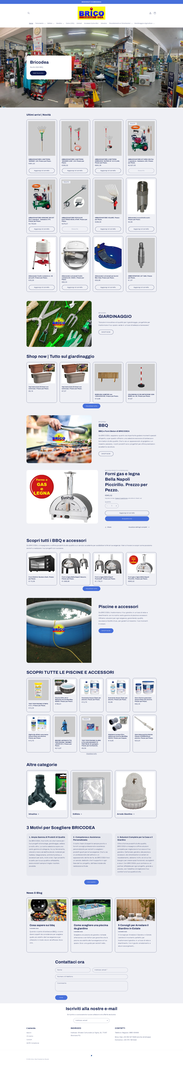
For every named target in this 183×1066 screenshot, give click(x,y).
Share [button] (109, 527)
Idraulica (33, 814)
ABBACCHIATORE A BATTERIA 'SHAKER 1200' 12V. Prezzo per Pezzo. (73, 161)
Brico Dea (34, 1059)
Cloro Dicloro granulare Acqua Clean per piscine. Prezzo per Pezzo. (143, 699)
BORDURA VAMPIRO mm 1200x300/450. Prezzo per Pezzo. (107, 395)
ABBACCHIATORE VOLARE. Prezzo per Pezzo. (107, 218)
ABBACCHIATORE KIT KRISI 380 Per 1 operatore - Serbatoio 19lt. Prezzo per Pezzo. (141, 161)
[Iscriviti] (107, 1020)
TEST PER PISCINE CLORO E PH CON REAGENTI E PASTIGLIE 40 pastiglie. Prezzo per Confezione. (91, 743)
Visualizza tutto (91, 406)
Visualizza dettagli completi (137, 527)
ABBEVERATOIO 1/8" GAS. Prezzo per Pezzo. (140, 276)
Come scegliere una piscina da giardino (91, 927)
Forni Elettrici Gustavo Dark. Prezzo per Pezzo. (41, 577)
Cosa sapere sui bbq (42, 925)
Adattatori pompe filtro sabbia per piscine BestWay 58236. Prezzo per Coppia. (118, 736)
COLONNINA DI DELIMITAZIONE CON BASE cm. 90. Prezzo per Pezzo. (141, 395)
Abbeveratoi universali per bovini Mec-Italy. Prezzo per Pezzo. (106, 276)
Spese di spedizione (121, 498)
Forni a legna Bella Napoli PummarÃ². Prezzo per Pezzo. (105, 577)
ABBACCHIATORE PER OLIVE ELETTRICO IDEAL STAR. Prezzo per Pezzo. (74, 219)
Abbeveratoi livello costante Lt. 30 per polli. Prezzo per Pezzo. (41, 276)
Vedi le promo (38, 73)
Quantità (108, 502)
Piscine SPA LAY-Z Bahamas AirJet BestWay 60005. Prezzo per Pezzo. (64, 699)
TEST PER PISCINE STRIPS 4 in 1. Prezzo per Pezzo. (38, 704)
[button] (28, 13)
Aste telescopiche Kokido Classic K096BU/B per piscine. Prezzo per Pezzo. (144, 736)
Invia (61, 997)
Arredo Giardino (124, 814)
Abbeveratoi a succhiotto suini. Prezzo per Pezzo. (139, 218)
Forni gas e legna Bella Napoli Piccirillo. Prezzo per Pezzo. (138, 577)
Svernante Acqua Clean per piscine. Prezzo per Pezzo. (91, 698)
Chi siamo (29, 1036)
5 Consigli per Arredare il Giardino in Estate (133, 927)
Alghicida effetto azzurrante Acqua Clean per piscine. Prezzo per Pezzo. (38, 736)
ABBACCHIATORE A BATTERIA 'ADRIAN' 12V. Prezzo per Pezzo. (40, 160)
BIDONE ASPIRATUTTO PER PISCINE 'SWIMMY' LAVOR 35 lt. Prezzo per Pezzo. (63, 743)
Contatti (29, 1039)
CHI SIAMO (91, 882)
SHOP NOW (106, 332)
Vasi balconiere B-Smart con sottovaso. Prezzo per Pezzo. (39, 387)
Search (28, 1033)
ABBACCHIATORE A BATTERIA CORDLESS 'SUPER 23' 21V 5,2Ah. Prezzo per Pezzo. (107, 161)
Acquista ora (127, 518)
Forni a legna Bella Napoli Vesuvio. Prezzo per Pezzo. (74, 577)
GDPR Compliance (32, 1043)
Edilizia (76, 814)
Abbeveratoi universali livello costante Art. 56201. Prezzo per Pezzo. (73, 277)
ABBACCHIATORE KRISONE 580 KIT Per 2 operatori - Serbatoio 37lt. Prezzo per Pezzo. (41, 219)
